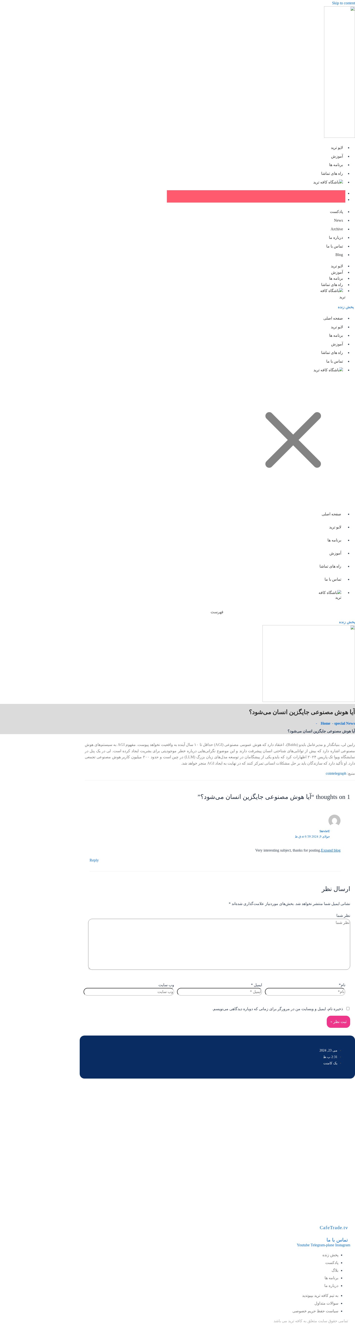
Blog (339, 255)
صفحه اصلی (333, 318)
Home (325, 723)
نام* (342, 985)
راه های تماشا (332, 173)
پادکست (336, 212)
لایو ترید (337, 148)
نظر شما (343, 915)
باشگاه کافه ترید (326, 182)
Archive (337, 229)
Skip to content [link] (343, 3)
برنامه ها (336, 165)
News (338, 220)
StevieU (325, 831)
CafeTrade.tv (334, 1227)
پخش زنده (346, 307)
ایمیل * (256, 985)
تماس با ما (334, 246)
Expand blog (331, 850)
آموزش (337, 156)
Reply (94, 860)
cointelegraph (336, 773)
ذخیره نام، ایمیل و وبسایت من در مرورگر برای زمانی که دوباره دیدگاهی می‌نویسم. (277, 1009)
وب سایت (166, 985)
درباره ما (336, 237)
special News (344, 723)
